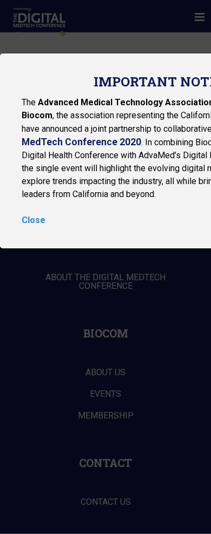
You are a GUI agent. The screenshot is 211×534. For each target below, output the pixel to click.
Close (33, 220)
